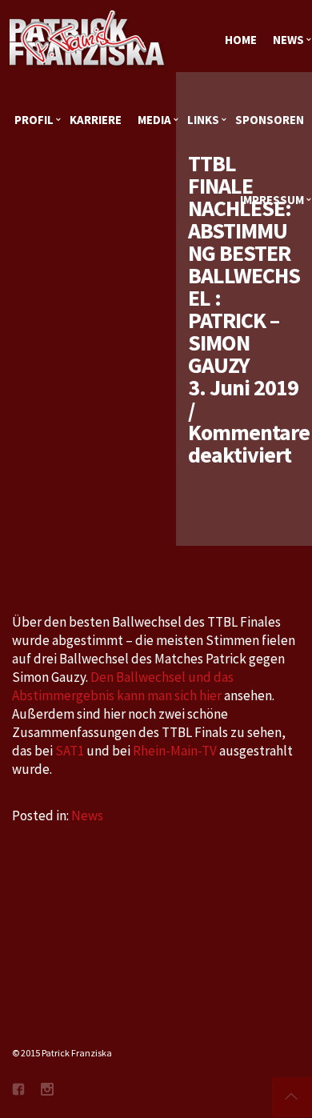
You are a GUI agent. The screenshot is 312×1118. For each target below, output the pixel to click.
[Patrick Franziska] (88, 40)
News (87, 815)
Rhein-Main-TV (175, 750)
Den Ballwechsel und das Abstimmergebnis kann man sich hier (123, 686)
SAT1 (69, 750)
